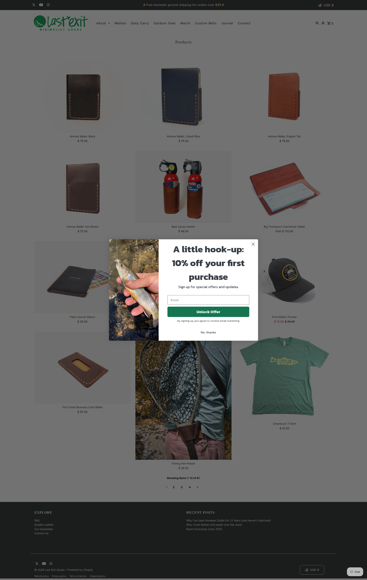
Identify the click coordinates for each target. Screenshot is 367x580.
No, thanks (208, 332)
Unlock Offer (208, 312)
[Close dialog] (253, 244)
